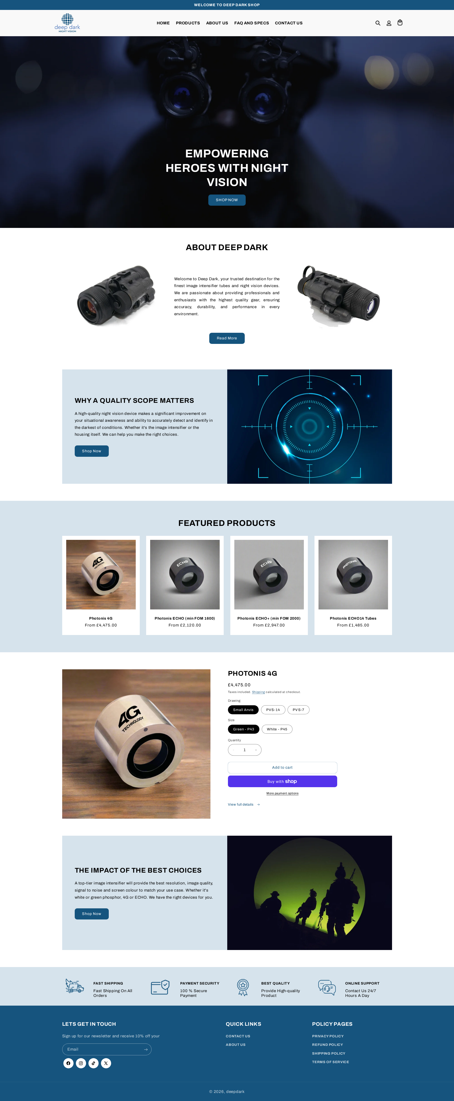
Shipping (258, 692)
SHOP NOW (227, 200)
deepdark (235, 1091)
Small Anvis (243, 710)
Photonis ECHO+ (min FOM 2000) (269, 618)
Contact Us (238, 1036)
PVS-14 (273, 710)
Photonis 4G (101, 618)
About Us (235, 1045)
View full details (241, 804)
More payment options (282, 793)
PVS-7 (298, 710)
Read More (227, 338)
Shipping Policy (328, 1053)
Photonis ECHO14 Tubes (353, 618)
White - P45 (277, 729)
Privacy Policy (328, 1036)
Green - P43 (243, 729)
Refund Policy (327, 1045)
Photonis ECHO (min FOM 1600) (185, 618)
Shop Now (91, 451)
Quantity (234, 740)
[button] (378, 23)
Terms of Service (330, 1062)
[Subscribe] (145, 1049)
